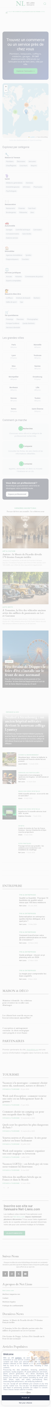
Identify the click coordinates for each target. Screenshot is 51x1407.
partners (18, 1358)
